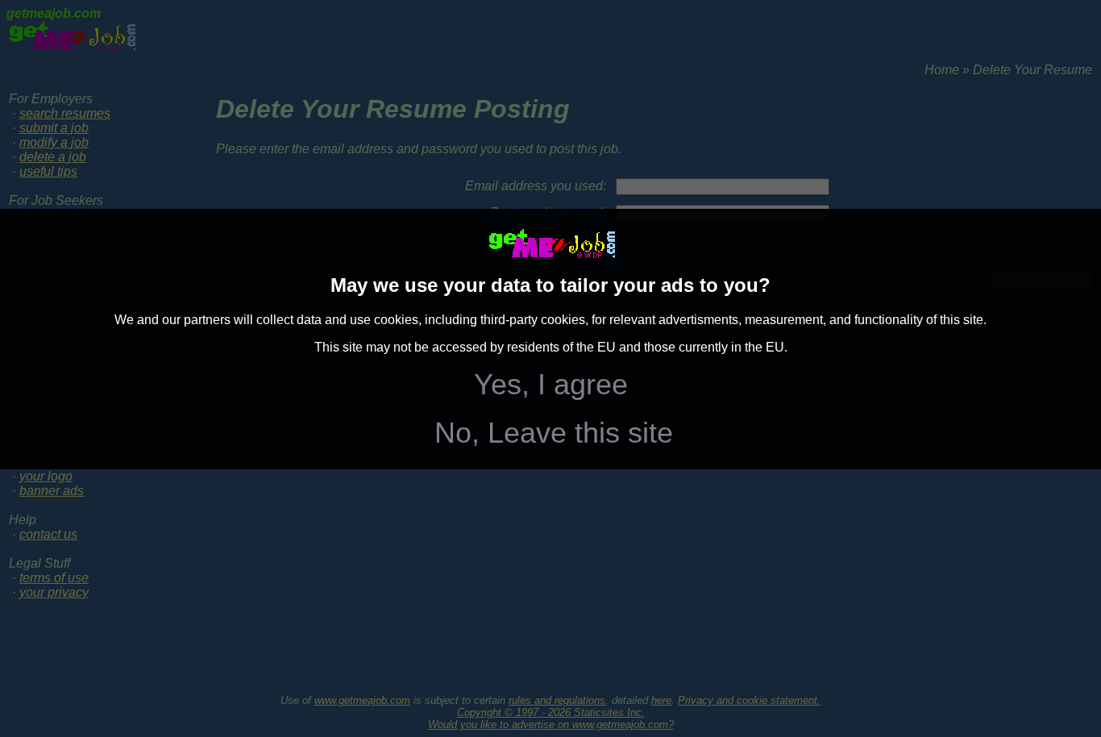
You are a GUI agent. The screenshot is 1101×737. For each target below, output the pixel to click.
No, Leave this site (553, 432)
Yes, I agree (551, 384)
